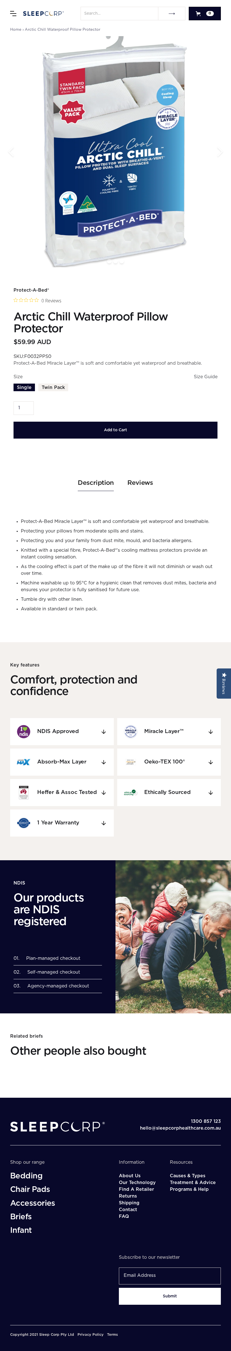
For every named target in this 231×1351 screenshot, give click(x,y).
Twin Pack (53, 387)
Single (24, 387)
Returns (128, 1196)
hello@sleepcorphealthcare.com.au (180, 1128)
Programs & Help (189, 1189)
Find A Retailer (136, 1189)
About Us (130, 1176)
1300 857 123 (206, 1121)
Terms (112, 1335)
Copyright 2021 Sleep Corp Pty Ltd (42, 1335)
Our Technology (137, 1182)
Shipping (129, 1203)
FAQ (124, 1216)
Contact (128, 1209)
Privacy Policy (90, 1335)
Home (15, 30)
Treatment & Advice (193, 1182)
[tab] (96, 485)
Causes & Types (187, 1176)
